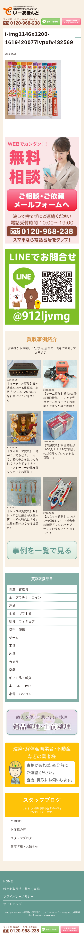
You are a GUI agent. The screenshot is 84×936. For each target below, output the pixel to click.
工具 (12, 645)
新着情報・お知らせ (24, 846)
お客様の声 (18, 829)
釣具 (12, 653)
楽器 (12, 669)
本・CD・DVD (20, 686)
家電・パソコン (20, 694)
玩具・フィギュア (22, 621)
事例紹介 (17, 821)
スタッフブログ (21, 838)
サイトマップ (12, 904)
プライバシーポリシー (18, 896)
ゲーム (14, 637)
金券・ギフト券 (20, 613)
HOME (8, 881)
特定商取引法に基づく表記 (21, 888)
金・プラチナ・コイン (25, 597)
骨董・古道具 (18, 589)
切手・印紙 (17, 629)
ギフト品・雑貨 (20, 678)
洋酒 (12, 605)
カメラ (14, 661)
